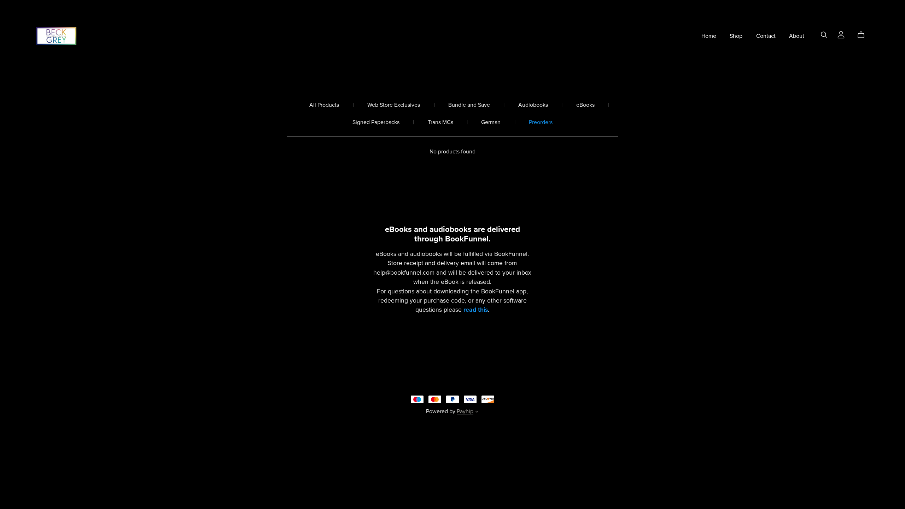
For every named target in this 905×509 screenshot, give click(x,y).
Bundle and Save (469, 105)
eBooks (585, 105)
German (491, 122)
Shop (736, 35)
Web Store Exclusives (393, 105)
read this (475, 310)
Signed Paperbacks (375, 122)
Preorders (541, 122)
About (796, 35)
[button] (477, 412)
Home (708, 35)
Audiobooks (533, 105)
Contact (766, 35)
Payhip (465, 411)
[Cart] (864, 35)
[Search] (824, 34)
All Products (324, 105)
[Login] (841, 34)
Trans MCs (440, 122)
